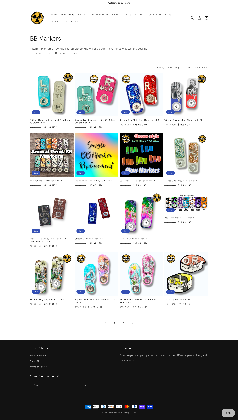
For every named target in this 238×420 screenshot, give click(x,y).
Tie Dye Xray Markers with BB (133, 239)
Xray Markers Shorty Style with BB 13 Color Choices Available (95, 121)
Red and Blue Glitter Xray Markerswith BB (139, 120)
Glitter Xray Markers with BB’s (89, 239)
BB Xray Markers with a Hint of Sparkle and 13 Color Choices (50, 121)
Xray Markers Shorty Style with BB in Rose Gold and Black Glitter (50, 240)
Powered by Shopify (128, 413)
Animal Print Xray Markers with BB (46, 181)
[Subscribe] (84, 385)
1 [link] (106, 323)
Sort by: (160, 67)
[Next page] (132, 323)
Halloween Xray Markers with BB (179, 218)
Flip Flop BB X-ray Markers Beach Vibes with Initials (96, 301)
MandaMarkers (114, 413)
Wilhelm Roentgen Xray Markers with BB (183, 120)
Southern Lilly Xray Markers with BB (47, 299)
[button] (192, 17)
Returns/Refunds (39, 355)
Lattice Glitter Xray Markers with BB (181, 181)
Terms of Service (38, 366)
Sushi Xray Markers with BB (177, 299)
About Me (35, 361)
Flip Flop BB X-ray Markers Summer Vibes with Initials (139, 301)
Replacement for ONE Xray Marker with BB (95, 181)
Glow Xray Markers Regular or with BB (138, 181)
